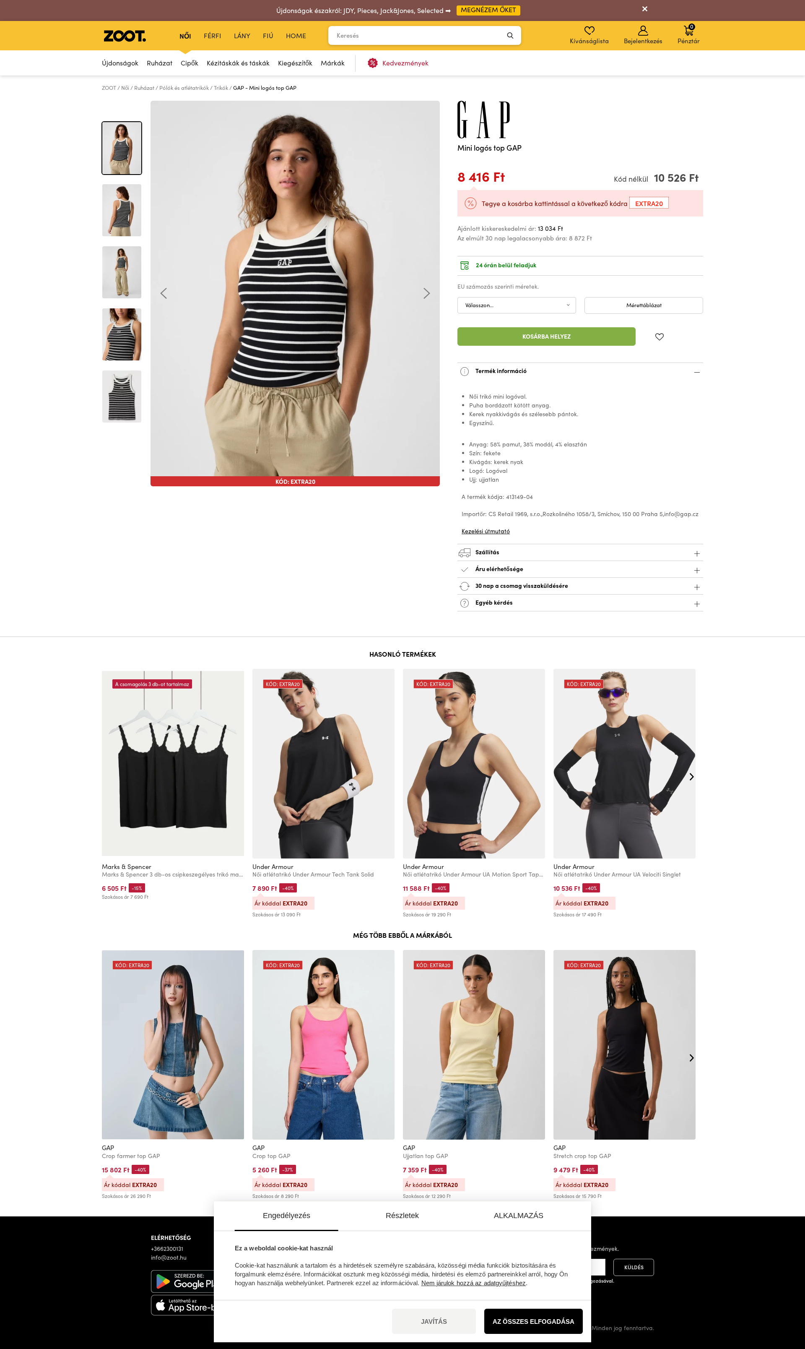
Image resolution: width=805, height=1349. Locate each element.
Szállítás (486, 551)
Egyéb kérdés (493, 602)
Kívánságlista (589, 41)
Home (296, 35)
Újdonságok (120, 62)
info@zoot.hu (169, 1257)
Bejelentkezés (643, 41)
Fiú (268, 35)
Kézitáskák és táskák (238, 62)
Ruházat (159, 62)
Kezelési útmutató (486, 531)
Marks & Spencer (126, 866)
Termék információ (500, 370)
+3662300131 (167, 1248)
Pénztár (689, 33)
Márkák (333, 62)
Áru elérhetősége (499, 568)
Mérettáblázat (644, 305)
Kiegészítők (295, 62)
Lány (242, 35)
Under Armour (272, 866)
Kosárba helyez (546, 336)
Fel (784, 1298)
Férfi (212, 35)
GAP (108, 1147)
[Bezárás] (644, 10)
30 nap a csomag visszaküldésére (521, 585)
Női (185, 35)
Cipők (189, 62)
